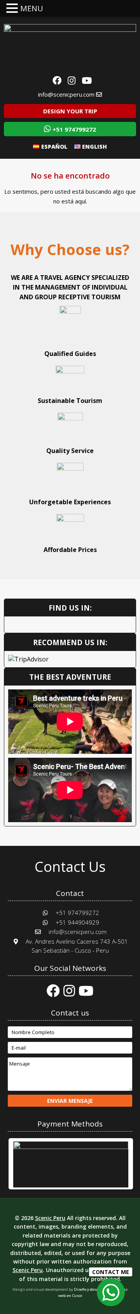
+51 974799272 (73, 129)
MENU (31, 8)
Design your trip (70, 111)
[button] (13, 8)
